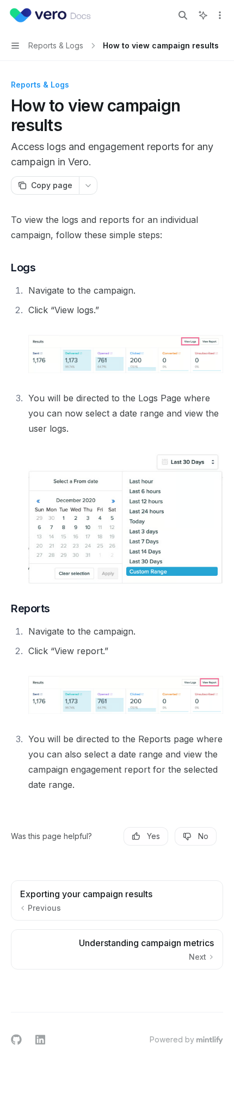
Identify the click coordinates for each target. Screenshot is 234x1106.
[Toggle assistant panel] (203, 15)
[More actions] (219, 15)
